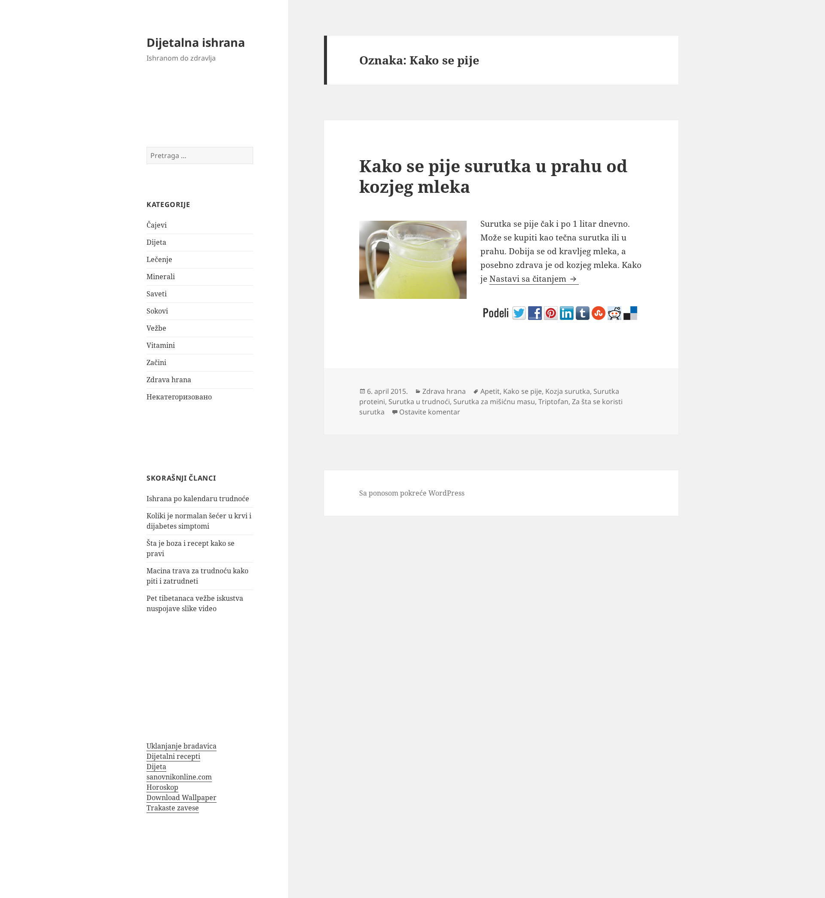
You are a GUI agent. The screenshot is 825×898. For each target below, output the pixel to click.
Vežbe (156, 328)
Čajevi (157, 225)
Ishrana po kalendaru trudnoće (198, 498)
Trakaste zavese (173, 808)
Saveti (157, 293)
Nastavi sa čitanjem (534, 278)
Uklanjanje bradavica (182, 746)
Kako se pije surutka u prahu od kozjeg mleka (493, 176)
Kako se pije (522, 391)
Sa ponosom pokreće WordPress (411, 493)
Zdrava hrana (169, 379)
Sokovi (157, 311)
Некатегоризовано (179, 397)
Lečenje (159, 259)
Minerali (161, 276)
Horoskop (162, 787)
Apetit (490, 391)
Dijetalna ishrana (196, 42)
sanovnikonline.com (179, 777)
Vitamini (161, 345)
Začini (156, 362)
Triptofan (553, 401)
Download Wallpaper (182, 797)
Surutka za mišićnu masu (494, 401)
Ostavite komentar (429, 412)
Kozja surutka (567, 391)
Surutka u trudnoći (419, 401)
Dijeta (156, 242)
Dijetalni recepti (173, 756)
